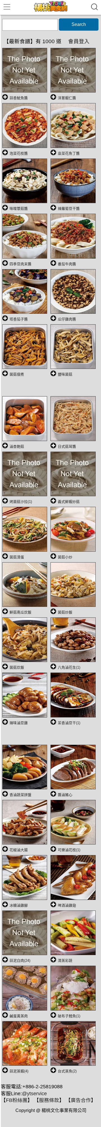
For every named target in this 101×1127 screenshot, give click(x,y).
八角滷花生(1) (69, 667)
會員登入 (78, 41)
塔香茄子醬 (19, 319)
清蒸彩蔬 (65, 960)
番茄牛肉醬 (67, 264)
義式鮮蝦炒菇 (69, 502)
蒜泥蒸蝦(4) (19, 1071)
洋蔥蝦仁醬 (67, 98)
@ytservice (34, 1093)
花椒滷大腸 (19, 850)
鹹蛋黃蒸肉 (19, 1016)
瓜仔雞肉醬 (67, 319)
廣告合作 (81, 1100)
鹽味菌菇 (65, 374)
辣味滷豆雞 (19, 723)
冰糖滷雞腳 (19, 905)
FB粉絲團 (16, 1100)
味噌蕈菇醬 (19, 208)
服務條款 (49, 1100)
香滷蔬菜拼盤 (20, 795)
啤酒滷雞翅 (67, 905)
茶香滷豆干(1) (69, 723)
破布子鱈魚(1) (69, 1016)
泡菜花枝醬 (19, 153)
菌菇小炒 (65, 557)
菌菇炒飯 (65, 612)
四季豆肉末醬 (20, 264)
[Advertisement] (51, 388)
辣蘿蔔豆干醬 (69, 208)
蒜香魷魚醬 (19, 98)
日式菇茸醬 (67, 446)
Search (79, 24)
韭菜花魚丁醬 (69, 153)
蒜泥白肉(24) (20, 960)
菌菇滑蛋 (17, 557)
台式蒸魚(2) (67, 1071)
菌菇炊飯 (17, 667)
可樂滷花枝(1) (69, 850)
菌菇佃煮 (17, 374)
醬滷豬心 (65, 795)
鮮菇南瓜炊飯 (20, 612)
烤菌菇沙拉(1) (21, 502)
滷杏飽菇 (17, 446)
